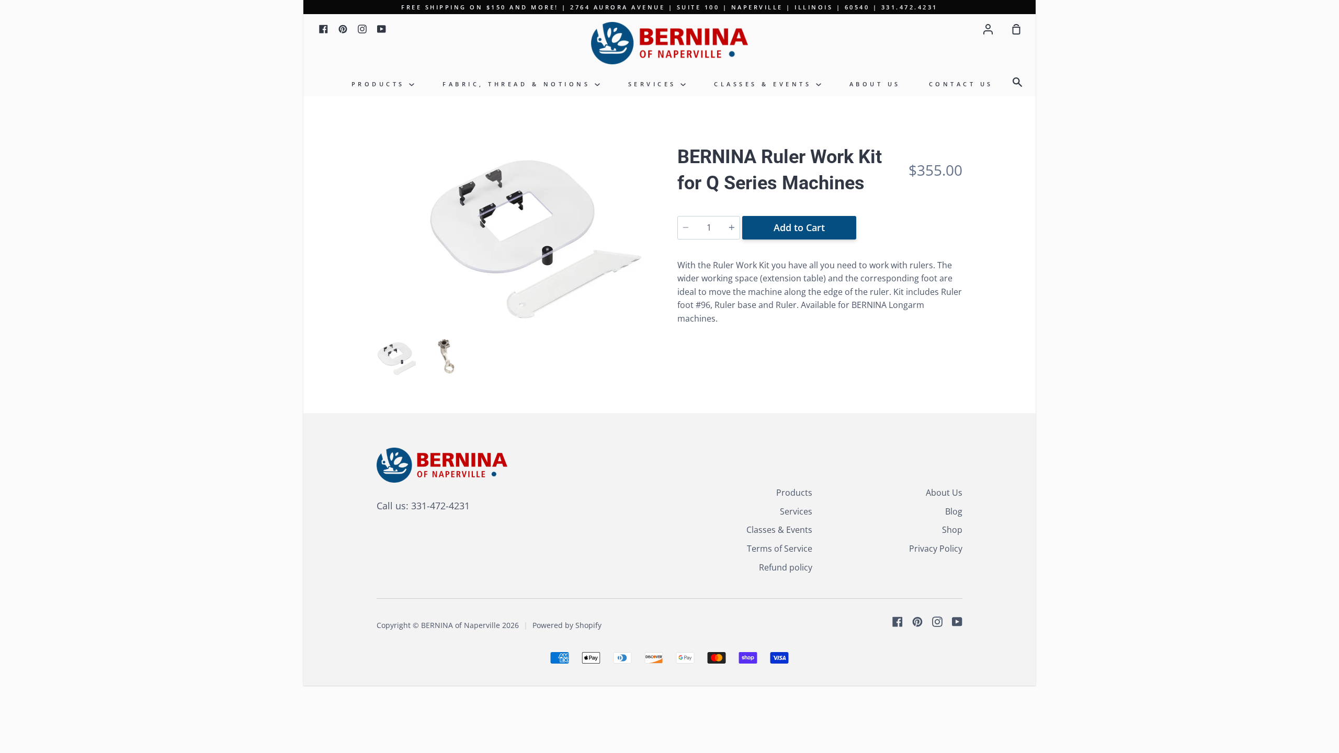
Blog (953, 511)
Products (380, 84)
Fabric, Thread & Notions (518, 84)
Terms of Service (779, 548)
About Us (875, 84)
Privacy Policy (935, 548)
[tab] (396, 358)
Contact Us (961, 84)
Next (658, 268)
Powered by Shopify (567, 625)
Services (654, 84)
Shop (952, 529)
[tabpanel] (519, 239)
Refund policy (785, 567)
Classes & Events (765, 84)
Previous (380, 268)
